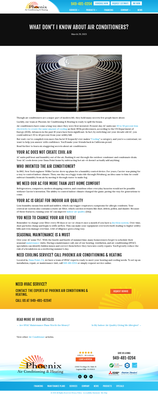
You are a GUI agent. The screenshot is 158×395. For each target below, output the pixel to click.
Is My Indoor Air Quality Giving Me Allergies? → (116, 325)
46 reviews (89, 355)
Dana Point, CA (36, 260)
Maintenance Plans (56, 386)
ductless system (120, 222)
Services (73, 10)
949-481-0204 (81, 4)
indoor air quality (76, 211)
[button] (78, 10)
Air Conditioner (37, 337)
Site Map (104, 393)
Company (125, 10)
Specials (120, 386)
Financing (108, 10)
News (140, 10)
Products (90, 10)
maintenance (32, 243)
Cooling (95, 139)
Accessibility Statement (91, 393)
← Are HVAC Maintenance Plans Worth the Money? (43, 325)
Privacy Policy (76, 393)
